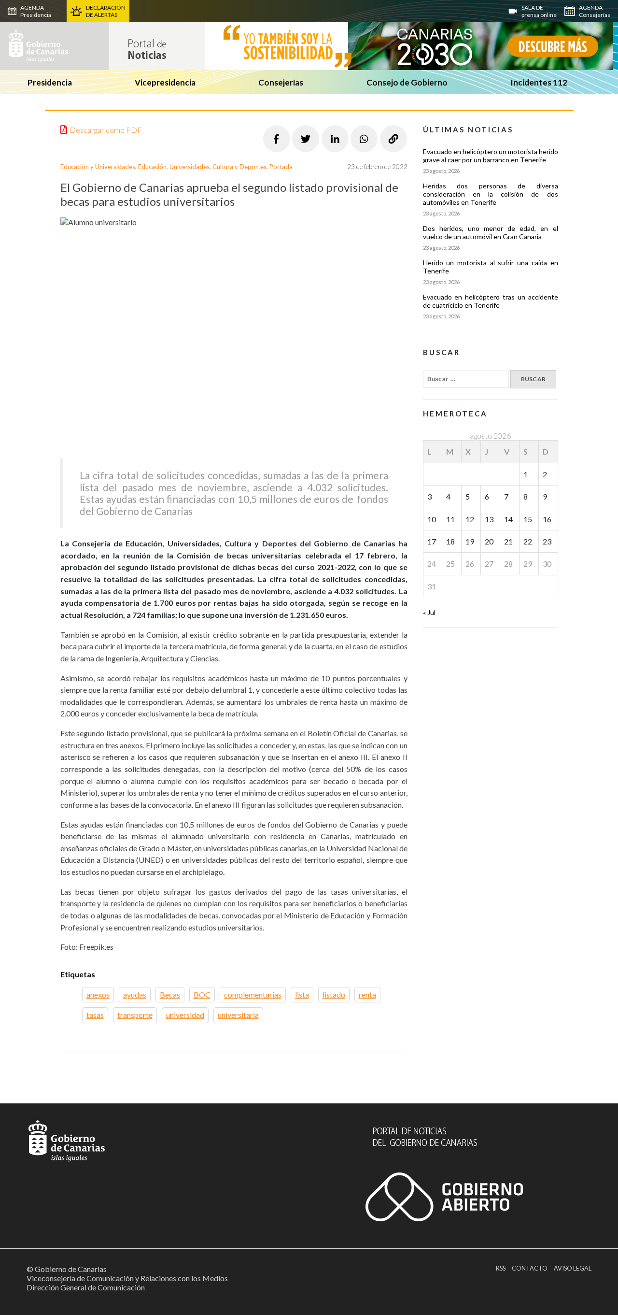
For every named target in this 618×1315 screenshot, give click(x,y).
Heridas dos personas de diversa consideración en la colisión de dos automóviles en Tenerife (490, 194)
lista (302, 994)
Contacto (530, 1268)
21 (508, 541)
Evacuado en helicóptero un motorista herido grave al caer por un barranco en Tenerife (490, 155)
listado (334, 994)
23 (547, 541)
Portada (281, 167)
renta (367, 994)
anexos (98, 994)
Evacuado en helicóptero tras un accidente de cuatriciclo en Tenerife (490, 301)
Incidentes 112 (538, 82)
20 (489, 541)
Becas (170, 994)
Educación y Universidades (97, 167)
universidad (185, 1014)
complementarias (252, 994)
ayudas (134, 994)
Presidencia (50, 82)
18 (450, 541)
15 (527, 519)
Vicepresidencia (165, 82)
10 (431, 519)
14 (508, 519)
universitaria (238, 1014)
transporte (135, 1014)
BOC (202, 994)
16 (547, 519)
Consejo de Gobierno (407, 82)
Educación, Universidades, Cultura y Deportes (202, 167)
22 (527, 541)
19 (469, 541)
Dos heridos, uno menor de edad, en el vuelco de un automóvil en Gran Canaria (490, 232)
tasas (95, 1014)
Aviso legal (572, 1268)
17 (431, 541)
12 (469, 519)
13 (489, 519)
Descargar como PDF (106, 129)
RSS (501, 1268)
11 (450, 519)
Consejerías (280, 82)
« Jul (429, 612)
